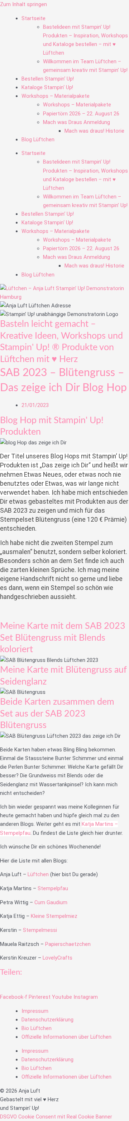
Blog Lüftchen (38, 139)
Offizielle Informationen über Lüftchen (66, 1037)
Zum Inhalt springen (23, 4)
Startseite (34, 18)
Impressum (35, 1011)
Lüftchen (39, 874)
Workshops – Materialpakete (56, 96)
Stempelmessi (40, 930)
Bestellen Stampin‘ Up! (48, 79)
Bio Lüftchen (37, 1028)
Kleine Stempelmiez (54, 916)
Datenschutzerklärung (47, 1019)
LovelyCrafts (57, 958)
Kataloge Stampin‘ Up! (47, 87)
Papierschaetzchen (68, 944)
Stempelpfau (54, 888)
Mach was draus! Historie (94, 131)
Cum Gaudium (50, 902)
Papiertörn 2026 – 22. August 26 (81, 113)
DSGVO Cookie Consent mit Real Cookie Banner (56, 1116)
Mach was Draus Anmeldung (76, 122)
